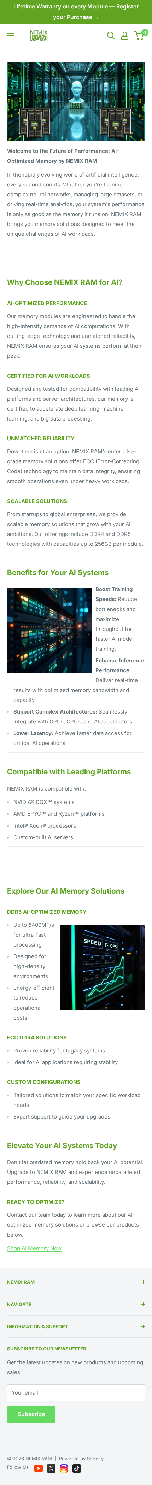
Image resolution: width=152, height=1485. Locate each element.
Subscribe (31, 1414)
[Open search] (111, 36)
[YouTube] (39, 1467)
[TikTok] (76, 1467)
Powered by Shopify (81, 1458)
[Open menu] (10, 35)
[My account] (124, 36)
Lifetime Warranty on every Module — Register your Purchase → (76, 11)
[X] (52, 1467)
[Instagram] (64, 1467)
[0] (139, 35)
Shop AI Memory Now (34, 1248)
